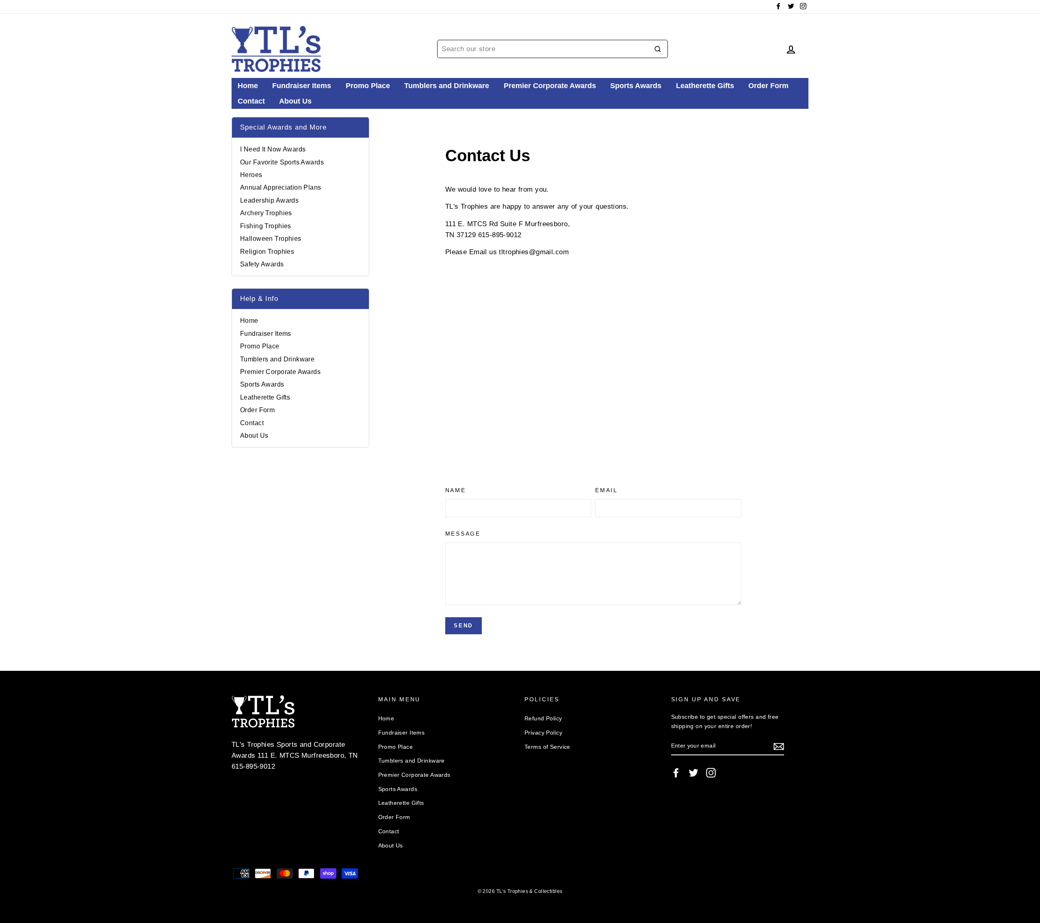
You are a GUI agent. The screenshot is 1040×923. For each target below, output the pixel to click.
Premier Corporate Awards (550, 86)
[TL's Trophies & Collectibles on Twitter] (693, 772)
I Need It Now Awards (273, 149)
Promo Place (368, 86)
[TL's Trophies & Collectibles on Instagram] (711, 772)
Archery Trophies (266, 213)
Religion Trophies (267, 251)
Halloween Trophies (270, 238)
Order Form (768, 86)
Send (463, 626)
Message (463, 534)
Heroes (251, 174)
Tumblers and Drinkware (446, 86)
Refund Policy (543, 718)
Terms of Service (547, 747)
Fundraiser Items (301, 86)
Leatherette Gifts (705, 86)
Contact (251, 101)
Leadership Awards (269, 200)
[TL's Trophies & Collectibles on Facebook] (676, 772)
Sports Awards (635, 86)
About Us (295, 101)
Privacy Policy (543, 732)
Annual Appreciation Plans (280, 187)
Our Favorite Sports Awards (282, 162)
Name (455, 490)
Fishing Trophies (265, 226)
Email (606, 490)
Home (248, 86)
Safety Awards (262, 264)
